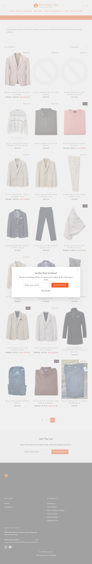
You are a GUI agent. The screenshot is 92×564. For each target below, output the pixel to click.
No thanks (46, 290)
